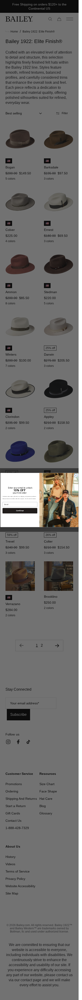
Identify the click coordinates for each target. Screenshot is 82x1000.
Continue (19, 510)
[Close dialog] (75, 475)
